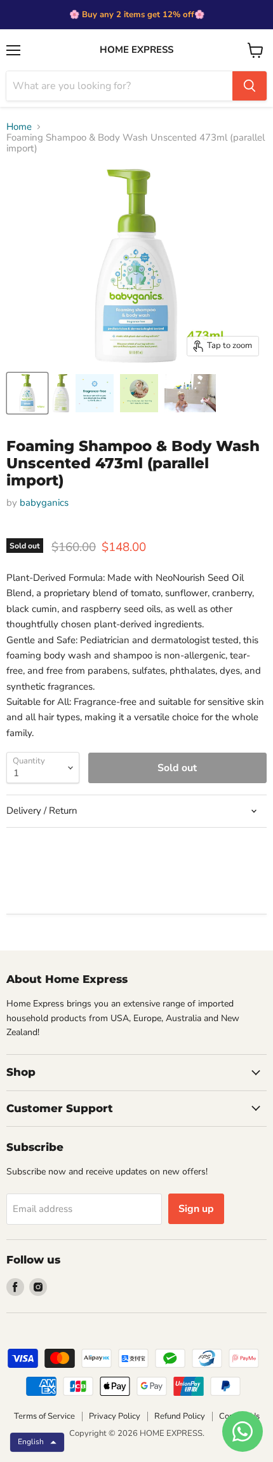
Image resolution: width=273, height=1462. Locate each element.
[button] (37, 1442)
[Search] (249, 86)
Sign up (196, 1209)
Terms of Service (44, 1416)
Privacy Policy (114, 1416)
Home (19, 127)
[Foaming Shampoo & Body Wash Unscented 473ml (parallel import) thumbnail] (27, 393)
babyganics (44, 502)
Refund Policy (179, 1416)
